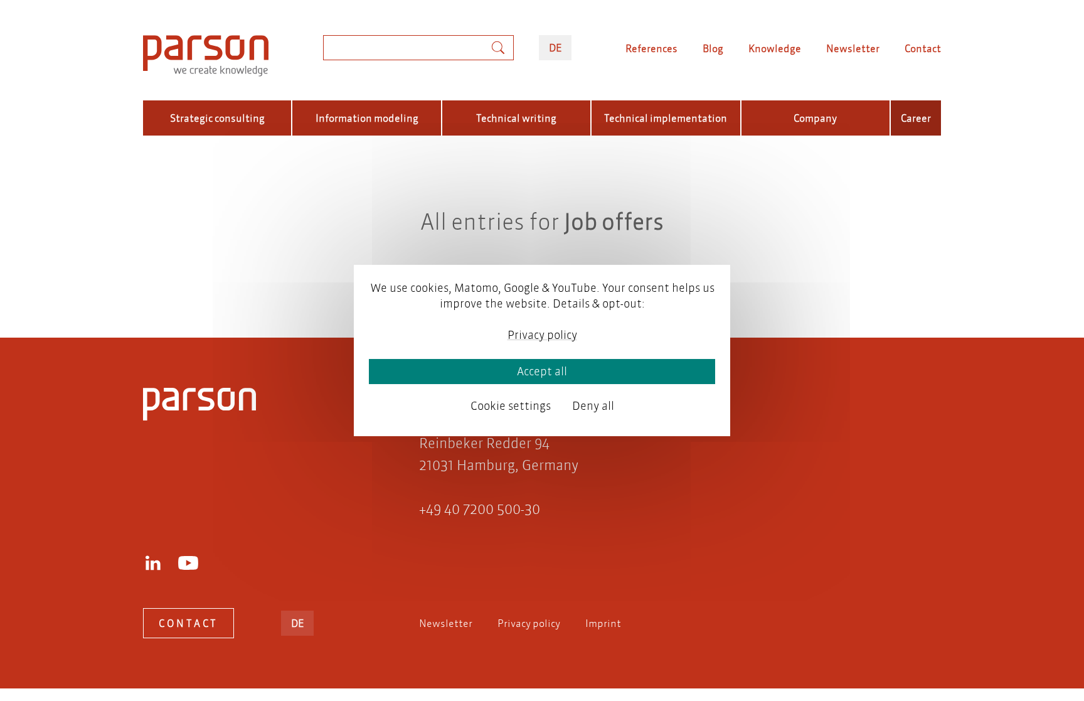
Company (815, 117)
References (651, 48)
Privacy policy (528, 622)
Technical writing (516, 117)
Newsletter (852, 48)
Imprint (603, 622)
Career (916, 117)
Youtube (188, 563)
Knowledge (774, 48)
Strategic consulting (217, 117)
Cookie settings (510, 406)
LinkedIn (153, 563)
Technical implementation (665, 117)
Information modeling (367, 117)
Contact (923, 48)
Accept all (542, 371)
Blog (713, 48)
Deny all (593, 406)
